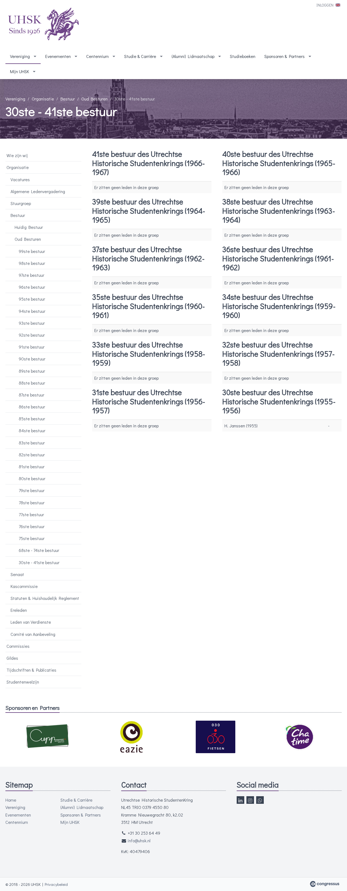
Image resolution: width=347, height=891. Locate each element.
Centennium (97, 56)
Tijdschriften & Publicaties (31, 670)
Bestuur (67, 99)
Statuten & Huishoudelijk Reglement (45, 598)
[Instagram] (250, 800)
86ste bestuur (32, 406)
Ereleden (19, 610)
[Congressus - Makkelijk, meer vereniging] (325, 884)
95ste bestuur (32, 299)
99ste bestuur (32, 251)
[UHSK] (43, 25)
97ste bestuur (31, 275)
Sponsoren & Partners (284, 56)
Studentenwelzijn (23, 682)
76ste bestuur (31, 526)
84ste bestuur (32, 430)
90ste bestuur (32, 359)
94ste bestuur (32, 311)
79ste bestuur (31, 490)
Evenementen (58, 56)
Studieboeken (242, 56)
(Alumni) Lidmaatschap (193, 56)
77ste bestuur (31, 514)
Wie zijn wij (17, 155)
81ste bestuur (31, 466)
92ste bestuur (32, 335)
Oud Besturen (94, 99)
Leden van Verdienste (31, 622)
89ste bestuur (32, 371)
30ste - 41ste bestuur (39, 562)
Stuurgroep (21, 203)
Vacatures (20, 179)
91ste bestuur (31, 347)
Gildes (12, 658)
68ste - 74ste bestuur (39, 550)
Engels (338, 5)
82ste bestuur (32, 454)
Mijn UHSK (19, 71)
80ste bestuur (32, 478)
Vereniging (20, 56)
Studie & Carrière (140, 56)
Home (10, 800)
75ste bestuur (31, 538)
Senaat (17, 574)
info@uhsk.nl (139, 840)
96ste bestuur (32, 287)
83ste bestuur (32, 443)
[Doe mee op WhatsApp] (260, 800)
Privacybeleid (56, 884)
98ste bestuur (32, 263)
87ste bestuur (31, 395)
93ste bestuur (32, 323)
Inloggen (324, 5)
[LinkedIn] (240, 800)
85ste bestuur (32, 418)
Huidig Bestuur (29, 227)
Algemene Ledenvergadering (38, 191)
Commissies (18, 646)
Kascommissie (24, 586)
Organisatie (43, 99)
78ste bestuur (31, 502)
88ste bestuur (32, 383)
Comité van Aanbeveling (33, 634)
